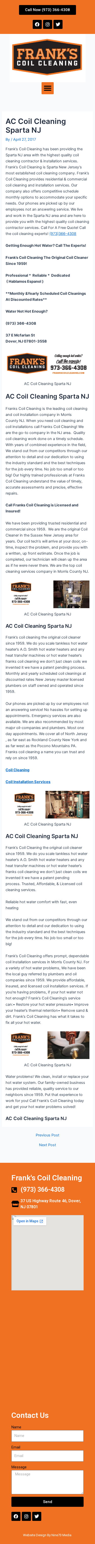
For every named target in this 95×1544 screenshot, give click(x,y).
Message (19, 1467)
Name (16, 1427)
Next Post (47, 1145)
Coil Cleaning (17, 770)
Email (15, 1447)
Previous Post (47, 1135)
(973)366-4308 (62, 233)
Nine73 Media (61, 1535)
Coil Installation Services (28, 782)
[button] (48, 88)
